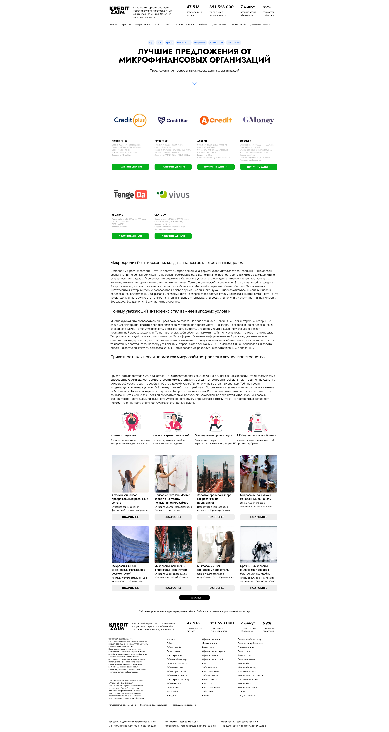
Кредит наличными (211, 687)
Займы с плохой (210, 675)
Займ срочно (244, 651)
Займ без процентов (177, 675)
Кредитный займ (210, 671)
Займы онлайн (174, 647)
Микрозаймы (244, 683)
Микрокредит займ (247, 687)
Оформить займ (210, 655)
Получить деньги (246, 695)
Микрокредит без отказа (250, 675)
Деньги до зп (244, 655)
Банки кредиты (209, 679)
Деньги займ (173, 687)
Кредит (205, 663)
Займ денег (208, 691)
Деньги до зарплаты (177, 663)
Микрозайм (244, 663)
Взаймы (206, 695)
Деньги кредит (209, 643)
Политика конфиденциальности (154, 705)
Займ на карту (174, 683)
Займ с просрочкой (176, 671)
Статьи (241, 691)
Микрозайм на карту (248, 667)
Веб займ (171, 695)
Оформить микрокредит (214, 651)
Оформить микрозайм (213, 659)
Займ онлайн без (246, 659)
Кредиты (171, 639)
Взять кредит (208, 647)
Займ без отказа (175, 667)
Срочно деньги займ (248, 679)
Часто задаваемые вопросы (184, 705)
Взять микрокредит (247, 671)
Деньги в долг (174, 651)
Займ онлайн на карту (178, 659)
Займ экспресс (209, 667)
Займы (170, 643)
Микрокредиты (174, 655)
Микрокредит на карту (178, 679)
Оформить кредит (211, 639)
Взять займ (172, 691)
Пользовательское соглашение (122, 705)
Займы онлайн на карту (249, 639)
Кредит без (207, 683)
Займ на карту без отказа (250, 643)
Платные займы (246, 647)
